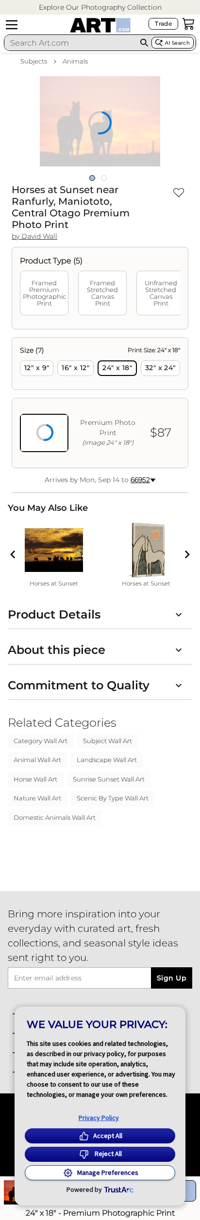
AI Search (177, 43)
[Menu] (11, 25)
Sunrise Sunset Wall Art (109, 779)
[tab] (44, 293)
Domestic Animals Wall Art (55, 817)
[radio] (36, 368)
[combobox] (70, 42)
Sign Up (171, 978)
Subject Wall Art (107, 741)
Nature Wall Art (37, 798)
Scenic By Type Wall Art (113, 798)
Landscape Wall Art (107, 760)
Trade (163, 23)
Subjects (33, 61)
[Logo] (100, 25)
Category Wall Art (40, 741)
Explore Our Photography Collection (100, 7)
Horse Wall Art (35, 779)
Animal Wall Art (37, 760)
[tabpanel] (100, 402)
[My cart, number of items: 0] (188, 24)
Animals (75, 61)
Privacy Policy (99, 1117)
